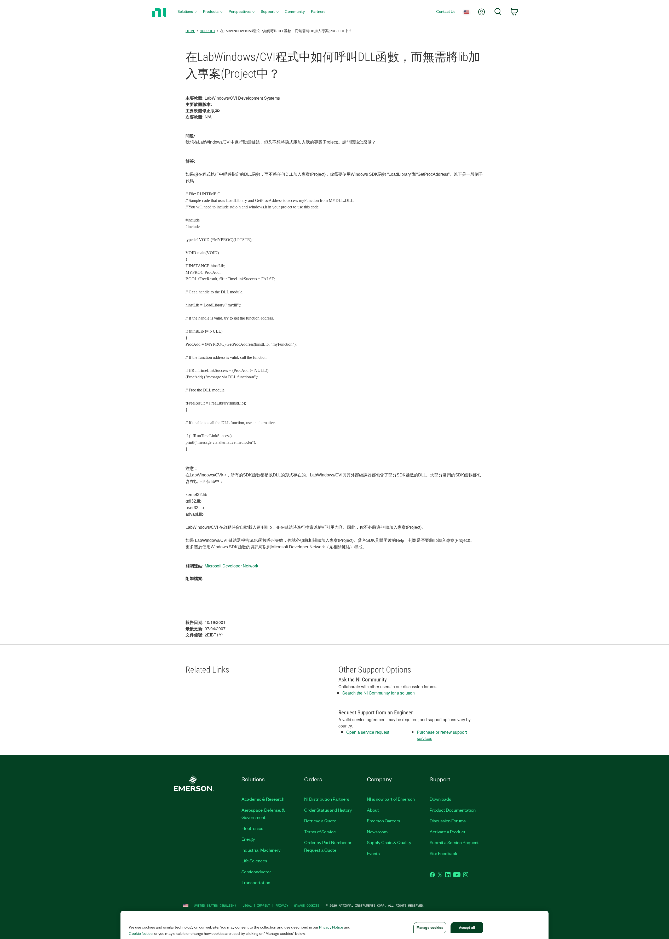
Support (207, 30)
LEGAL (247, 905)
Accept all (467, 927)
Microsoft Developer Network (231, 566)
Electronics (252, 828)
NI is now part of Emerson (391, 799)
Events (373, 853)
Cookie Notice (141, 933)
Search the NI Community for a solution (378, 693)
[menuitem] (187, 12)
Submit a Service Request (454, 842)
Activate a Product (447, 831)
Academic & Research (262, 799)
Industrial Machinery (261, 850)
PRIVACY (281, 905)
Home (190, 30)
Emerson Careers (383, 820)
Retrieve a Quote (320, 820)
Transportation (255, 882)
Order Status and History (328, 810)
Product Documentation (453, 810)
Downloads (440, 799)
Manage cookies (306, 905)
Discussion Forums (448, 820)
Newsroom (377, 831)
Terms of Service (320, 831)
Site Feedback (443, 853)
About (373, 810)
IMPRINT (263, 905)
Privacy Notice (331, 927)
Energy (248, 839)
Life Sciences (254, 860)
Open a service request (367, 732)
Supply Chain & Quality (389, 842)
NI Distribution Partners (326, 799)
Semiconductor (256, 871)
